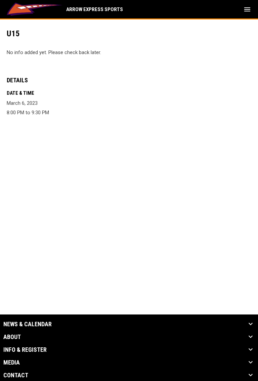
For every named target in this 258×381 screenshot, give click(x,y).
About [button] (12, 337)
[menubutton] (247, 9)
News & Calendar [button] (27, 324)
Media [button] (11, 362)
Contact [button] (15, 375)
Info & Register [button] (25, 350)
